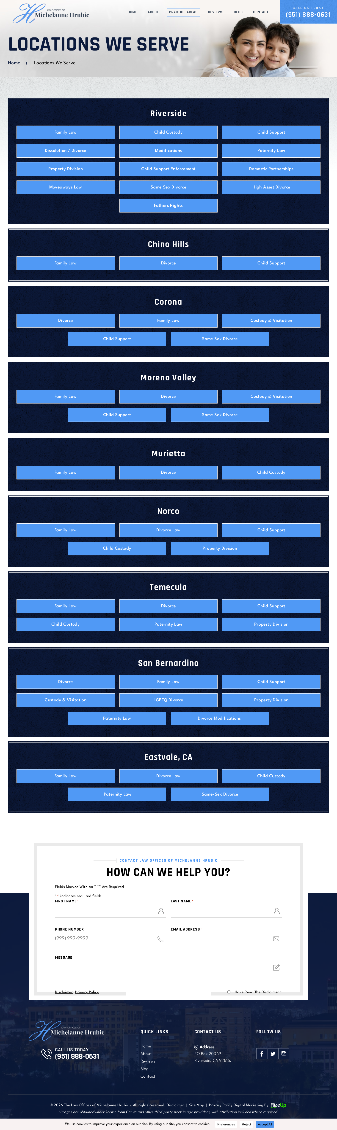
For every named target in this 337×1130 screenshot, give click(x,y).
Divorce (168, 263)
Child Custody (168, 132)
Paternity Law (271, 151)
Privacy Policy (87, 992)
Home (133, 12)
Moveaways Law (65, 187)
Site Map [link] (196, 1105)
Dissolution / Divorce (65, 151)
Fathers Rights (168, 206)
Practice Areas (183, 12)
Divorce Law (168, 530)
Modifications (168, 151)
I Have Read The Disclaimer (257, 992)
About (153, 12)
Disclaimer (64, 992)
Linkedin (283, 1053)
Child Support (271, 132)
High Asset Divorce (271, 187)
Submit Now (168, 996)
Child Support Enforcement (168, 169)
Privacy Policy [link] (220, 1105)
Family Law (66, 132)
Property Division (65, 169)
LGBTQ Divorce (168, 700)
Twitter (272, 1053)
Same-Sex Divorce (220, 794)
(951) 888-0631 (308, 14)
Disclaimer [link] (175, 1105)
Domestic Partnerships (271, 169)
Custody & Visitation (271, 321)
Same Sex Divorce (168, 187)
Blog (238, 12)
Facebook (261, 1053)
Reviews (216, 12)
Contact (260, 12)
